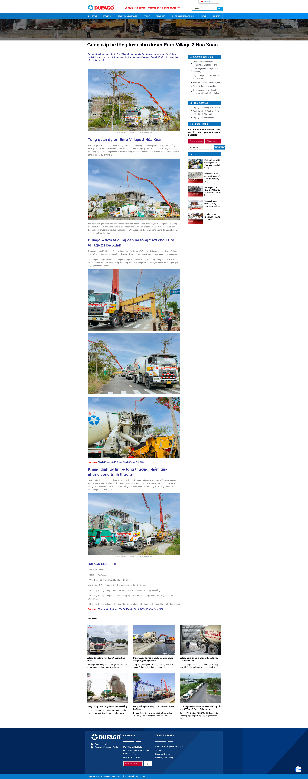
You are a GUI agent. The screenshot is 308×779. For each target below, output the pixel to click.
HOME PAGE (92, 16)
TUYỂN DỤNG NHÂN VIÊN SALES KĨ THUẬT (212, 217)
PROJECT (147, 16)
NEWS (204, 16)
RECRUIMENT (160, 16)
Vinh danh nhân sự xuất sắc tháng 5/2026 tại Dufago (212, 203)
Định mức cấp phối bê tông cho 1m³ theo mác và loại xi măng (212, 164)
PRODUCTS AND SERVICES (127, 16)
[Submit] (148, 763)
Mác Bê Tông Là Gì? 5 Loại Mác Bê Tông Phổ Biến (121, 462)
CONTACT (216, 16)
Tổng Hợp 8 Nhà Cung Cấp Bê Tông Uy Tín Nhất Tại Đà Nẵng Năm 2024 (130, 609)
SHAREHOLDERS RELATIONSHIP (183, 16)
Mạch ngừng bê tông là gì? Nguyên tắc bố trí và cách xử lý (212, 191)
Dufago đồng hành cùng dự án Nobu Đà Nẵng (107, 706)
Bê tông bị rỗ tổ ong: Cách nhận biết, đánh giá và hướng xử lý (212, 177)
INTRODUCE (107, 16)
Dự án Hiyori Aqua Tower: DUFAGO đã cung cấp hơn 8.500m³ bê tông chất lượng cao (200, 707)
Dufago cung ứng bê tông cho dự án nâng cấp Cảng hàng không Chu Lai (153, 659)
